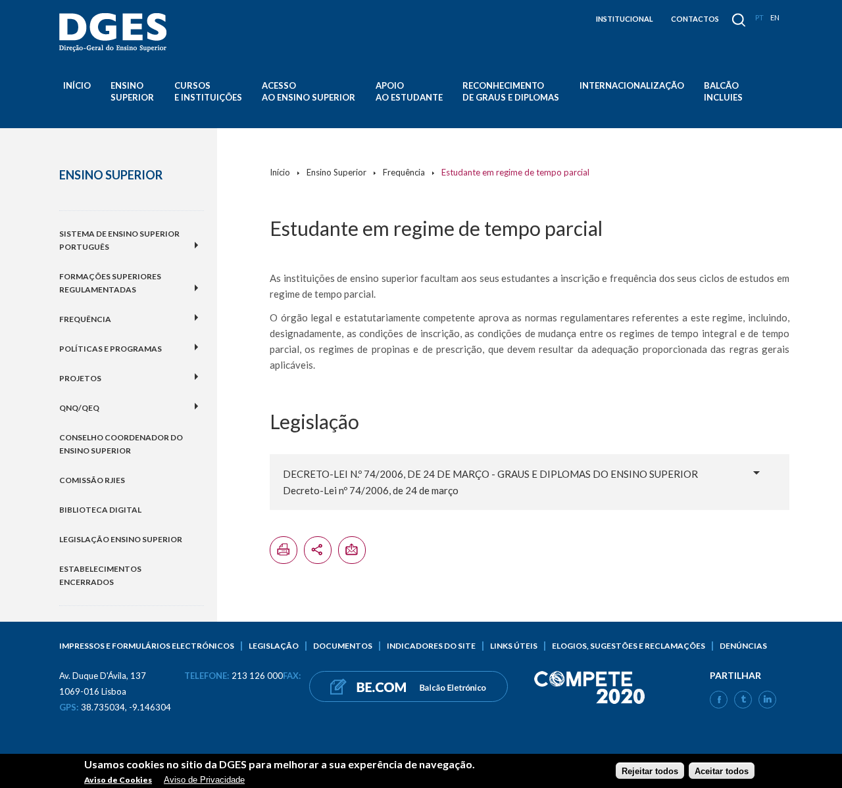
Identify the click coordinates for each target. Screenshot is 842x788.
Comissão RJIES (92, 480)
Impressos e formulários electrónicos (146, 646)
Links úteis (513, 646)
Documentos (342, 646)
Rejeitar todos (650, 771)
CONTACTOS (695, 18)
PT (759, 17)
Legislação (274, 646)
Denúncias (743, 646)
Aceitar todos (722, 771)
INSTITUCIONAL (624, 18)
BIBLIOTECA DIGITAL (100, 510)
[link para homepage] (115, 32)
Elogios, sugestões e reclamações (628, 646)
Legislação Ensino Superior (120, 539)
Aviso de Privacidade (204, 780)
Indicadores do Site (431, 646)
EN (775, 17)
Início (77, 85)
